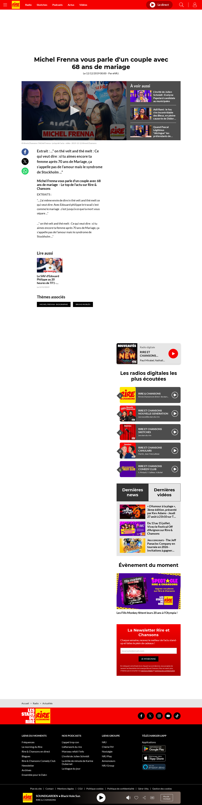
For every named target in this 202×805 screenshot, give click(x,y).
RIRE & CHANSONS (149, 393)
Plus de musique (166, 797)
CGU (80, 788)
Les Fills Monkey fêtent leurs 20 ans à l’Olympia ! (147, 612)
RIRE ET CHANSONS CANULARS (150, 449)
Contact (49, 788)
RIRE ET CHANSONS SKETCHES (150, 430)
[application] (74, 110)
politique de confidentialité (165, 671)
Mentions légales (65, 788)
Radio (28, 4)
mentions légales (147, 671)
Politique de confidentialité (120, 788)
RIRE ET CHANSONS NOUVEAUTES (149, 353)
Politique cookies (94, 788)
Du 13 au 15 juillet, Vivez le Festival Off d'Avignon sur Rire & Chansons (160, 528)
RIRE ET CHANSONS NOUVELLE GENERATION (153, 412)
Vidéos (83, 4)
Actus (71, 4)
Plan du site (36, 788)
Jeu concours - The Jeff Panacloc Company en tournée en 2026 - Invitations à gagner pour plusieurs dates (161, 547)
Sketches (42, 4)
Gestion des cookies (162, 788)
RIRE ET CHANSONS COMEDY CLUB (150, 467)
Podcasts (57, 4)
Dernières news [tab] (132, 492)
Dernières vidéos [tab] (164, 492)
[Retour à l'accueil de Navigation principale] (16, 5)
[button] (74, 110)
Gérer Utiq (143, 788)
